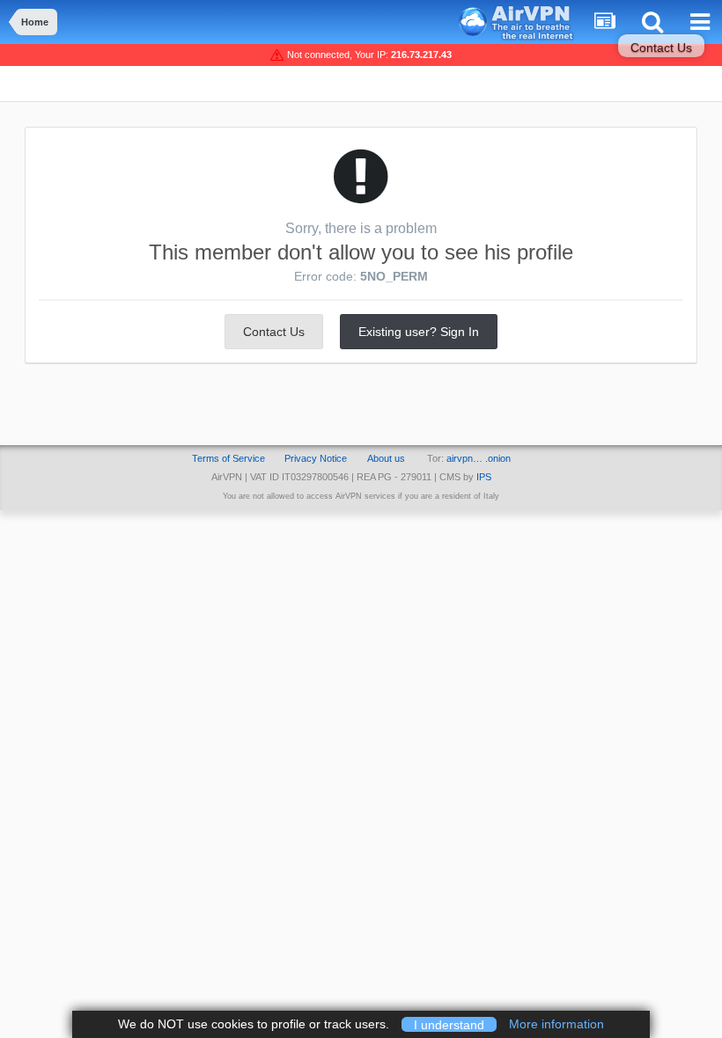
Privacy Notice (315, 458)
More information (556, 1024)
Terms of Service (228, 458)
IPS (483, 476)
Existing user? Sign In (418, 332)
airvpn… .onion (478, 458)
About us (386, 458)
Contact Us (661, 47)
